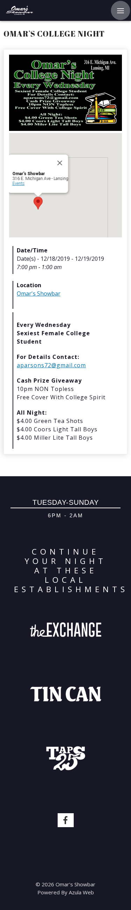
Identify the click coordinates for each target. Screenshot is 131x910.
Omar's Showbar (38, 293)
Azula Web (81, 892)
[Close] (59, 163)
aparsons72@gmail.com (51, 365)
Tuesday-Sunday (65, 502)
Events (18, 183)
